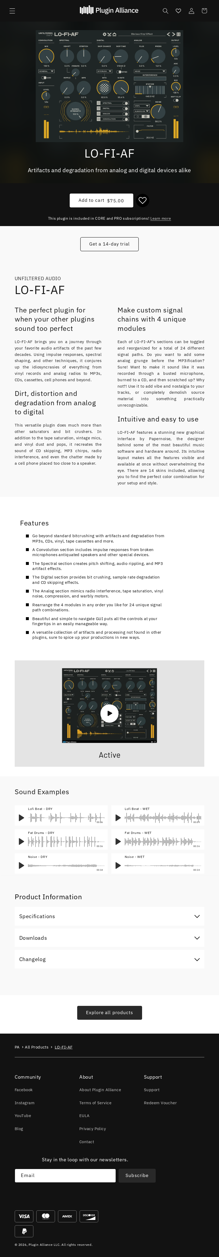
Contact (86, 1141)
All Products (36, 1047)
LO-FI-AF (64, 1047)
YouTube (23, 1115)
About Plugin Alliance (100, 1089)
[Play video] (109, 713)
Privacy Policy (92, 1128)
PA (17, 1047)
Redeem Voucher (160, 1102)
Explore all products (109, 1012)
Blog (19, 1128)
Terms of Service (95, 1102)
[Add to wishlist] (142, 200)
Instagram (24, 1102)
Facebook (24, 1089)
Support (151, 1089)
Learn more (160, 218)
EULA (84, 1115)
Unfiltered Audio (38, 278)
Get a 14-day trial (109, 244)
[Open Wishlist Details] (178, 10)
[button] (12, 10)
